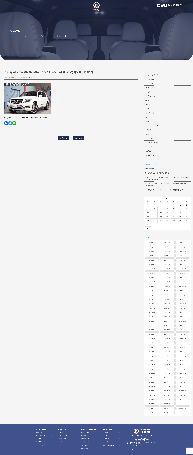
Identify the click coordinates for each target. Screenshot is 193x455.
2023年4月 (167, 299)
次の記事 (78, 138)
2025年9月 (183, 256)
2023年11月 (152, 290)
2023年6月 (183, 295)
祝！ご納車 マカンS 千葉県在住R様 (157, 173)
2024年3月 (183, 282)
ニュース (17, 36)
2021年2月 (152, 338)
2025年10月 (167, 256)
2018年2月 (152, 391)
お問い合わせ (107, 442)
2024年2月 (152, 286)
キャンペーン (150, 92)
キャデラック (150, 117)
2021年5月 (152, 334)
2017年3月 (183, 404)
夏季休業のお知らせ (151, 169)
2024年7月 (167, 277)
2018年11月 (152, 377)
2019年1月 (167, 373)
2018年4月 (167, 386)
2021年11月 (152, 325)
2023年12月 (182, 286)
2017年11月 (152, 395)
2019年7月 (167, 364)
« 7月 (146, 228)
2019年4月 (167, 369)
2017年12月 (182, 391)
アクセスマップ (63, 435)
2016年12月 (182, 408)
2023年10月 (167, 290)
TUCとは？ (62, 442)
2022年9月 (183, 308)
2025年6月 (183, 260)
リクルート (106, 435)
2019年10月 (167, 360)
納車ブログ (39, 442)
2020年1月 (167, 356)
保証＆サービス (85, 432)
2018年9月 (183, 377)
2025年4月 (167, 264)
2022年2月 (152, 321)
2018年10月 (167, 377)
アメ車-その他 (151, 113)
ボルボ (148, 130)
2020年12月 (182, 338)
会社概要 (105, 432)
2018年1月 (167, 391)
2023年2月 (152, 303)
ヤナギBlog (150, 79)
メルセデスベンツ (152, 143)
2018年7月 (167, 382)
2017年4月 (167, 404)
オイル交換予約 (40, 435)
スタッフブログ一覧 (151, 75)
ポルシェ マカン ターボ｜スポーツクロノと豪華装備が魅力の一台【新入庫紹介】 (167, 185)
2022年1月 (167, 321)
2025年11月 (152, 256)
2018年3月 (183, 386)
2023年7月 (167, 295)
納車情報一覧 (149, 100)
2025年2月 (152, 269)
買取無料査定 (84, 448)
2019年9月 (183, 360)
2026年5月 (152, 247)
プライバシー (107, 438)
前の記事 (64, 138)
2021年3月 (183, 334)
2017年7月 (167, 399)
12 (161, 213)
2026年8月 (152, 242)
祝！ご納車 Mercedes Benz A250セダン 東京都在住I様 (164, 190)
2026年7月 (167, 242)
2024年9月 (183, 273)
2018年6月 (183, 382)
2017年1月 (167, 408)
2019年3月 (183, 369)
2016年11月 (152, 412)
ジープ (148, 121)
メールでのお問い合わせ (162, 5)
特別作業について (86, 438)
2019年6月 (183, 364)
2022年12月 (182, 303)
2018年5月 (152, 386)
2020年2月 (152, 356)
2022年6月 (183, 312)
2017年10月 (167, 395)
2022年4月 (167, 316)
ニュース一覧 (31, 77)
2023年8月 (152, 295)
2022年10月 (167, 308)
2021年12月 (182, 321)
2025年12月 (182, 251)
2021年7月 (167, 330)
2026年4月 (167, 247)
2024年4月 (167, 282)
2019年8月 (152, 364)
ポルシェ (149, 134)
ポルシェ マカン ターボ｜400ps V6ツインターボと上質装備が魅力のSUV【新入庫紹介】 (167, 178)
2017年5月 (152, 404)
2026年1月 (167, 251)
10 (148, 213)
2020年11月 (152, 343)
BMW (148, 105)
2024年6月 (183, 277)
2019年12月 (182, 356)
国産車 (148, 151)
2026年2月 (152, 251)
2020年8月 (152, 347)
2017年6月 (183, 399)
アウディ (149, 109)
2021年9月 (183, 325)
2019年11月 (152, 360)
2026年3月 (183, 247)
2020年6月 (183, 347)
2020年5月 (152, 351)
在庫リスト (158, 5)
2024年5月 (152, 282)
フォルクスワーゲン (153, 126)
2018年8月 (152, 382)
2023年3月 (183, 299)
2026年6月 (183, 242)
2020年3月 (183, 351)
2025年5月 (152, 264)
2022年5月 (152, 316)
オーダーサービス (86, 442)
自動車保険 (84, 445)
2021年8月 (152, 330)
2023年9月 (183, 290)
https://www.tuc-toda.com (143, 446)
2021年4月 (167, 334)
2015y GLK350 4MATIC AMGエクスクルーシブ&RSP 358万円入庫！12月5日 (27, 118)
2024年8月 (152, 277)
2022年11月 (152, 308)
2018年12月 (182, 373)
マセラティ (150, 138)
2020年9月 (183, 343)
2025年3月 (183, 264)
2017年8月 (152, 399)
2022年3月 (183, 316)
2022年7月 (167, 312)
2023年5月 (152, 299)
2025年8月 (152, 260)
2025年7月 (167, 260)
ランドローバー (151, 147)
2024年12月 (182, 269)
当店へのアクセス (152, 96)
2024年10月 (167, 273)
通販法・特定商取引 (108, 445)
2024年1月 (167, 286)
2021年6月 (183, 330)
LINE (165, 5)
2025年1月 (167, 269)
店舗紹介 (61, 432)
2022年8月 (152, 312)
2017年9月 (183, 395)
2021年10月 (167, 325)
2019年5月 (152, 369)
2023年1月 (167, 303)
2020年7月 (167, 347)
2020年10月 (167, 343)
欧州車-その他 (151, 155)
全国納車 (83, 435)
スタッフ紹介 (62, 438)
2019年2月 (152, 373)
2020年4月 (167, 351)
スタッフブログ (40, 445)
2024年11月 (152, 273)
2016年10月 (167, 412)
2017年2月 (152, 408)
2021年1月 (167, 338)
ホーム (12, 36)
